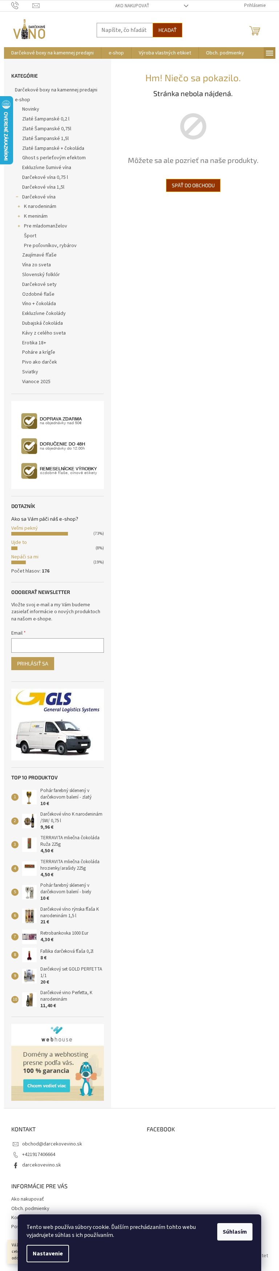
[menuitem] (52, 53)
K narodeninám (40, 206)
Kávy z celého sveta (44, 333)
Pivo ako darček (39, 362)
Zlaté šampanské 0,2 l (45, 119)
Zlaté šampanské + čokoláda (53, 148)
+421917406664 (38, 1154)
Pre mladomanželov (45, 226)
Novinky (30, 109)
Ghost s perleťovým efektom (54, 157)
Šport (30, 235)
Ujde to (19, 542)
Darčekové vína (39, 197)
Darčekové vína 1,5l (43, 187)
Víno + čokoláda (39, 303)
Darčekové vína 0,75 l (45, 177)
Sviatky (30, 372)
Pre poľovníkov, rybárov (50, 245)
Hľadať (167, 30)
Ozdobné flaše (38, 294)
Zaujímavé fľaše (39, 255)
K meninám (36, 216)
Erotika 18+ (34, 343)
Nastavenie (48, 1254)
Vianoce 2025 (36, 381)
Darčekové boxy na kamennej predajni (56, 90)
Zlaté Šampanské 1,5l (45, 138)
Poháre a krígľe (38, 352)
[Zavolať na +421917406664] (22, 5)
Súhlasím (235, 1232)
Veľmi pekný (24, 528)
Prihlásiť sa (32, 663)
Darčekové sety (39, 284)
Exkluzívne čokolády (44, 313)
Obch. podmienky (30, 1208)
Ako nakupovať (132, 6)
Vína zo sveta (36, 264)
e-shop (22, 99)
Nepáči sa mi (25, 557)
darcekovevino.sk (41, 1165)
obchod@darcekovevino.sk (52, 1144)
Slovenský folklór (41, 274)
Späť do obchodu (193, 185)
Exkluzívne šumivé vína (46, 167)
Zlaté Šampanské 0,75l (46, 128)
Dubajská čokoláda (42, 323)
